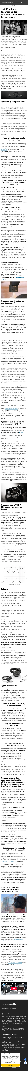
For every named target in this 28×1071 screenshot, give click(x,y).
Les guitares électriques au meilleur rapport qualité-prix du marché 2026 (14, 1045)
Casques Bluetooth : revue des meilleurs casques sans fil (13, 1038)
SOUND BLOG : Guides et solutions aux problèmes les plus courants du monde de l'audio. (13, 1025)
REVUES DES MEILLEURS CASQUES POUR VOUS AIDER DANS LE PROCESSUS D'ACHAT (14, 1021)
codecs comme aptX (6, 863)
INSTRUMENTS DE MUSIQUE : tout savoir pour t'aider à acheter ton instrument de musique (13, 1030)
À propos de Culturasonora (9, 1008)
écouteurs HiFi (5, 153)
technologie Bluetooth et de (9, 861)
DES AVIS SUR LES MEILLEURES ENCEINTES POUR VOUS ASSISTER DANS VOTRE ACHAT (14, 1017)
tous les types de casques (15, 962)
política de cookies (6, 1061)
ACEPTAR (10, 1065)
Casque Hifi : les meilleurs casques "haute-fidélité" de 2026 (13, 1041)
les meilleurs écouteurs (11, 408)
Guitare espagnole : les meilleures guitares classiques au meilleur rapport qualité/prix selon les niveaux (13, 1049)
